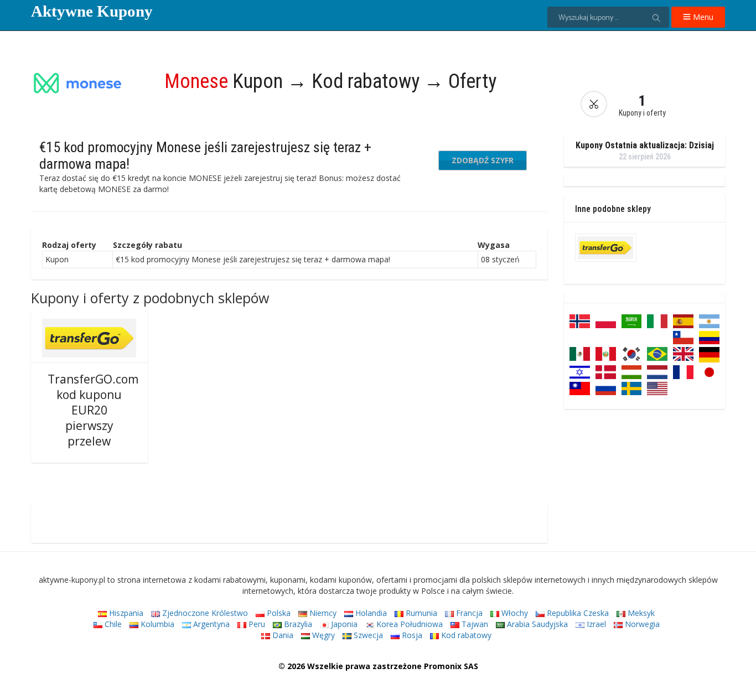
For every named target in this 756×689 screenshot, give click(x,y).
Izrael (595, 624)
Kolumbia (156, 624)
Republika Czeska (577, 613)
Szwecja (367, 635)
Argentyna (210, 624)
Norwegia (641, 624)
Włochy (513, 613)
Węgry (322, 635)
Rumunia (420, 613)
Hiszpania (125, 613)
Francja (468, 613)
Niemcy (321, 613)
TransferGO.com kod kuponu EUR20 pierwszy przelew (93, 410)
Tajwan (473, 624)
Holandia (370, 613)
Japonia (343, 624)
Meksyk (640, 613)
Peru (255, 624)
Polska (278, 613)
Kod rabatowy (465, 635)
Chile (112, 624)
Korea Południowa (408, 624)
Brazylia (297, 624)
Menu (702, 17)
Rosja (411, 635)
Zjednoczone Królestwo (204, 613)
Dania (281, 635)
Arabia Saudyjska (536, 624)
